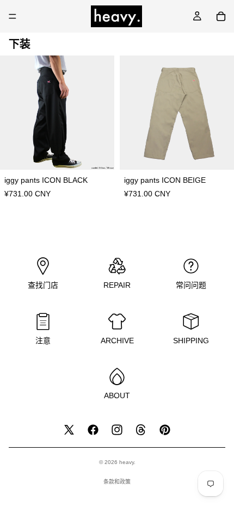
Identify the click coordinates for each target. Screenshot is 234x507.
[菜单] (12, 16)
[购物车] (221, 16)
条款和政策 (117, 482)
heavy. (127, 462)
